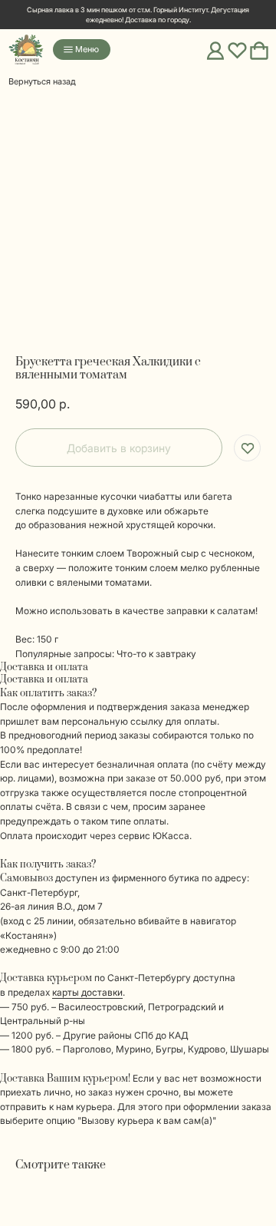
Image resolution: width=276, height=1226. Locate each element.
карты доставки (87, 992)
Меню (87, 49)
